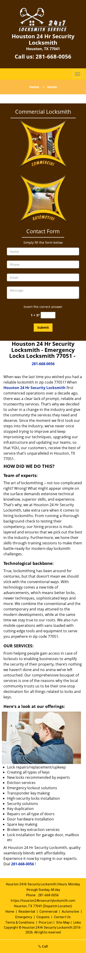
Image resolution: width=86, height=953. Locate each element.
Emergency (23, 917)
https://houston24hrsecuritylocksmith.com (43, 900)
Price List (46, 922)
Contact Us (62, 917)
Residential (27, 911)
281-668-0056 (53, 56)
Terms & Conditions (19, 922)
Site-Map (63, 922)
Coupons (43, 917)
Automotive (70, 911)
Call (44, 946)
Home (34, 87)
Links (77, 922)
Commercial (48, 911)
